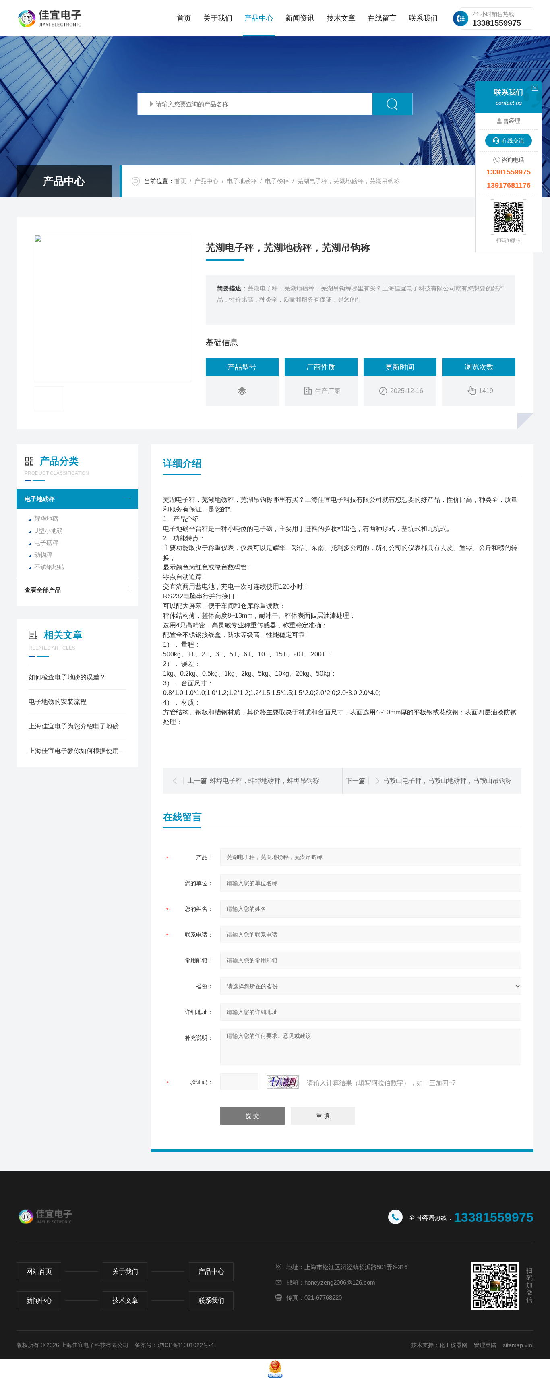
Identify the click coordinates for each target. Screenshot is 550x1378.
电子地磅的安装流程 (58, 701)
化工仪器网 (453, 1345)
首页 (184, 18)
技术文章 (341, 18)
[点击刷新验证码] (283, 1082)
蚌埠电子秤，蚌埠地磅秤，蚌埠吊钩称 (264, 780)
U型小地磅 (48, 530)
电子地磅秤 (242, 181)
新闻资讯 (299, 18)
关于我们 (217, 18)
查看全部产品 (43, 589)
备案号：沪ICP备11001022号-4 (174, 1345)
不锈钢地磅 (49, 566)
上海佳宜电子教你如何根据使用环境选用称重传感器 (77, 750)
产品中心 (258, 18)
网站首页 (39, 1271)
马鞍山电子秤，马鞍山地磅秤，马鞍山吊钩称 (447, 780)
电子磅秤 (277, 181)
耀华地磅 (46, 518)
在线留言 (382, 18)
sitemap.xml (518, 1345)
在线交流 (513, 140)
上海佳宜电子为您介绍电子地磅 (74, 726)
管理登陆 (485, 1345)
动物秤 (43, 554)
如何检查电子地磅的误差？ (67, 677)
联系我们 (423, 18)
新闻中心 (39, 1300)
